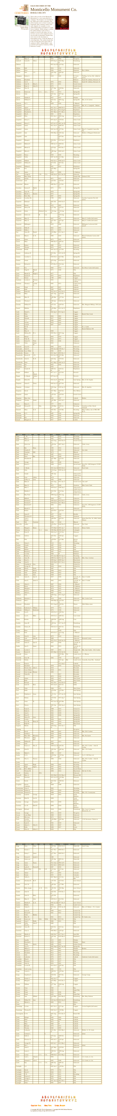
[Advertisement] (58, 427)
